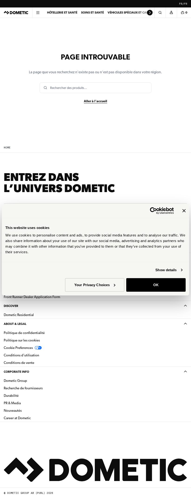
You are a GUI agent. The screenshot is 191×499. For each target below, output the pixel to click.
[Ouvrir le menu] (37, 12)
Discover (11, 306)
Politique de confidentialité (24, 333)
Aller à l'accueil (95, 101)
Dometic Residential (33, 315)
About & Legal (15, 324)
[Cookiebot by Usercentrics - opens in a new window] (153, 210)
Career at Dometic (32, 418)
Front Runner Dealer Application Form (32, 297)
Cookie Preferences (18, 348)
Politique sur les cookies (22, 340)
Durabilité (11, 396)
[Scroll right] (150, 12)
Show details (166, 270)
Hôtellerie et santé (62, 12)
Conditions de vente (34, 362)
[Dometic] (16, 12)
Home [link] (7, 147)
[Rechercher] (160, 12)
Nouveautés (27, 410)
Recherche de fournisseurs (23, 388)
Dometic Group (30, 380)
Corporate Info (16, 371)
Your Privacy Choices (92, 285)
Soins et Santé (92, 12)
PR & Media (27, 403)
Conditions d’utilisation (21, 355)
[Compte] (171, 12)
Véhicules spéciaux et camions (132, 12)
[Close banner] (184, 210)
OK (156, 285)
